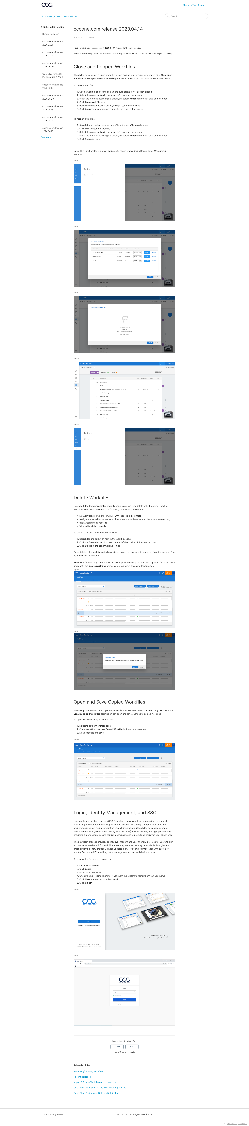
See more (46, 137)
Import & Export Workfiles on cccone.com (95, 1082)
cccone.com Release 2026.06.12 (52, 86)
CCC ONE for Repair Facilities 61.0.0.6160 (52, 76)
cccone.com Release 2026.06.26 (52, 65)
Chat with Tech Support (194, 5)
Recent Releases (50, 34)
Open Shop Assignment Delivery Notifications (97, 1093)
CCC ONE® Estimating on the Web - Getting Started (100, 1087)
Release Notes (70, 16)
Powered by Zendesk (237, 1123)
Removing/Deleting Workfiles (88, 1071)
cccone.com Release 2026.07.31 (52, 43)
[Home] (47, 6)
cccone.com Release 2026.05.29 (52, 97)
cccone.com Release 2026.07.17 (52, 54)
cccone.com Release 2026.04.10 (52, 130)
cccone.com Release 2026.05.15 (52, 108)
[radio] (117, 1047)
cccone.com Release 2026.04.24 (52, 119)
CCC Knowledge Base (50, 16)
